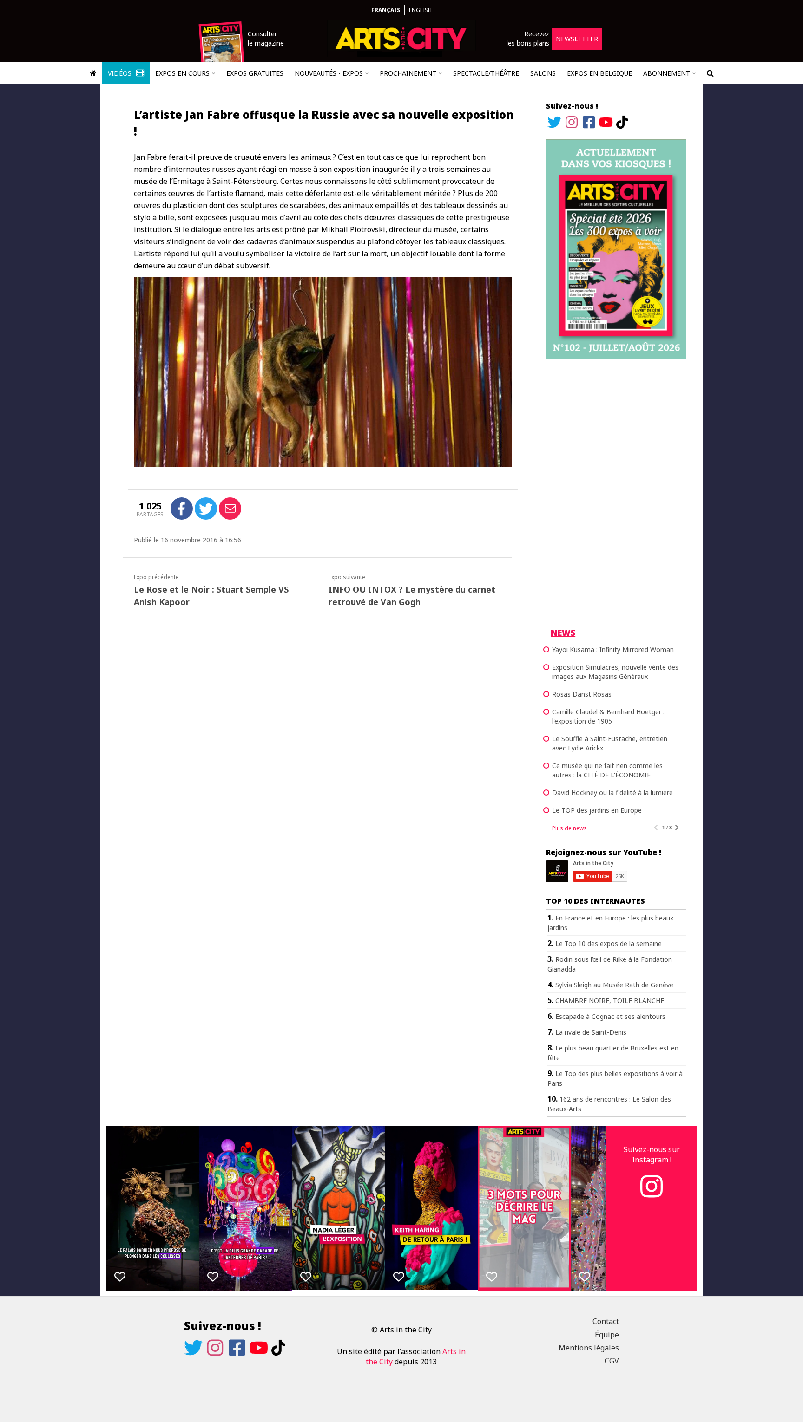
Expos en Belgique (599, 73)
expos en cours (182, 73)
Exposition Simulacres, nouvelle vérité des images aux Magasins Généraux (615, 672)
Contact (605, 1321)
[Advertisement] (616, 431)
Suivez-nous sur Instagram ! (652, 1154)
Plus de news (569, 828)
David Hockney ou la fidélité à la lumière (612, 792)
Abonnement (666, 73)
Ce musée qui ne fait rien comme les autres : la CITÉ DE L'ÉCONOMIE (607, 770)
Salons (543, 73)
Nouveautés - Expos (329, 73)
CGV (612, 1361)
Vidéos (120, 73)
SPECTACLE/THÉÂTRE (486, 73)
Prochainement (408, 73)
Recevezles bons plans (528, 38)
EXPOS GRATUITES (254, 73)
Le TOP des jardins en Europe (597, 810)
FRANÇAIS (385, 10)
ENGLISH (420, 10)
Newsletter (577, 38)
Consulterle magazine (266, 38)
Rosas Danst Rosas (582, 694)
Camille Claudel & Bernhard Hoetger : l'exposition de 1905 (608, 716)
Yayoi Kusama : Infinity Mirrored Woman (613, 649)
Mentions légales (589, 1348)
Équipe (607, 1335)
